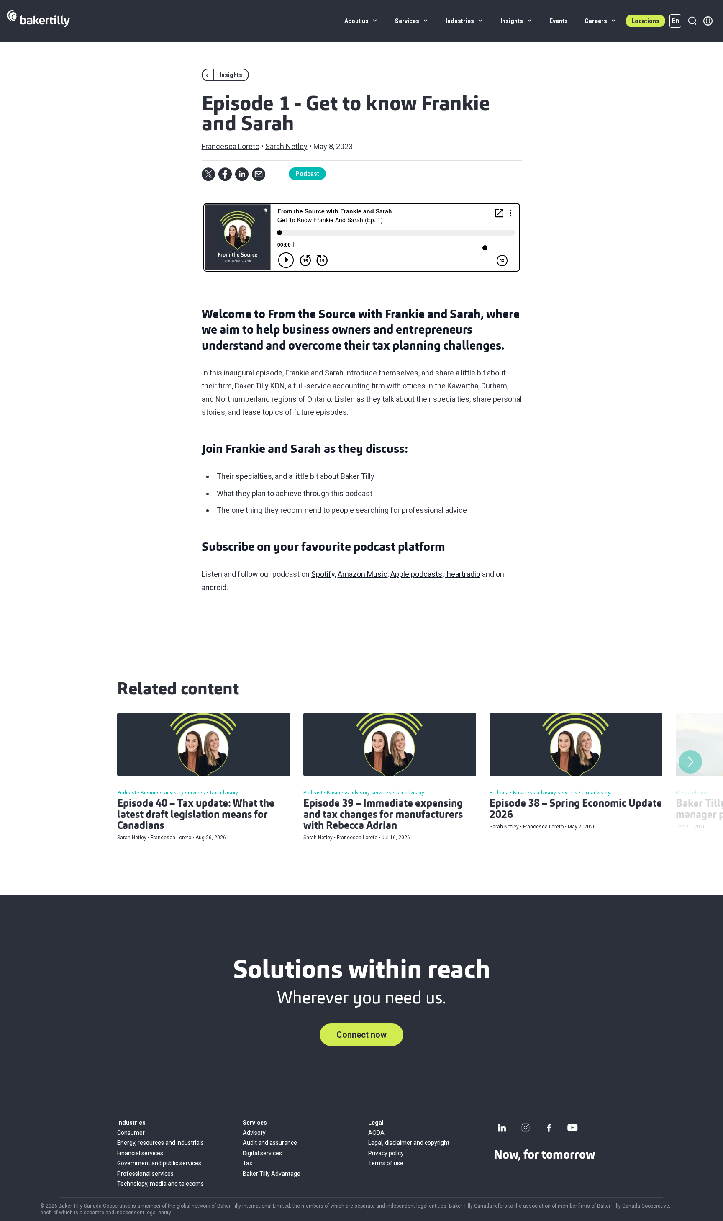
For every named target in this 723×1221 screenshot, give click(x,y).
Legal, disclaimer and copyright (408, 1142)
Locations (645, 21)
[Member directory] (708, 21)
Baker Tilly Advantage (271, 1173)
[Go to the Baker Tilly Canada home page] (38, 20)
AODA (376, 1132)
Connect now (361, 1035)
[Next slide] (690, 762)
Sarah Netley (286, 146)
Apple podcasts (416, 574)
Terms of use (385, 1163)
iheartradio (462, 574)
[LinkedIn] (502, 1127)
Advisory (254, 1132)
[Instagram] (525, 1127)
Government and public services (159, 1163)
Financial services (140, 1153)
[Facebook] (549, 1127)
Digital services (262, 1153)
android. (215, 587)
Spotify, (323, 574)
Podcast (307, 173)
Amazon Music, (363, 574)
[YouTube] (572, 1127)
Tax (247, 1163)
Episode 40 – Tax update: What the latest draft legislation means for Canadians (195, 815)
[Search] (692, 21)
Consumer (131, 1132)
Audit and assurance (270, 1142)
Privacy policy (386, 1153)
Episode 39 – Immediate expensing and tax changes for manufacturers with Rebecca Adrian (383, 815)
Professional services (145, 1173)
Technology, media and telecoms (160, 1183)
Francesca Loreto (230, 146)
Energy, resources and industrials (160, 1142)
